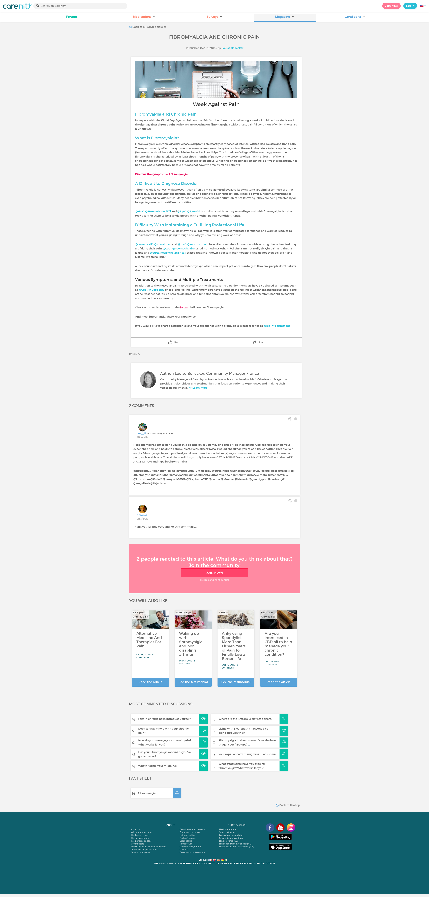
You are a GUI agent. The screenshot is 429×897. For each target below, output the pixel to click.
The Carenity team (140, 835)
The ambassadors (140, 838)
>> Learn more (198, 387)
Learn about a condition (231, 835)
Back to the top (289, 805)
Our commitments (140, 852)
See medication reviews (231, 838)
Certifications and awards (192, 829)
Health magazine (227, 829)
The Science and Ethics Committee (148, 846)
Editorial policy (187, 835)
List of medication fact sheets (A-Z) (236, 846)
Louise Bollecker (232, 48)
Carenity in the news (190, 832)
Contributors (137, 843)
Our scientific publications (144, 849)
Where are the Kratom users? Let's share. (245, 719)
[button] (74, 18)
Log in (410, 5)
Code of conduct (188, 838)
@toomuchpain (197, 244)
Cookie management (190, 846)
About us (135, 829)
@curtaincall (162, 244)
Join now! (391, 5)
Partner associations (141, 841)
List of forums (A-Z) (228, 841)
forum (184, 307)
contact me (282, 325)
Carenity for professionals (192, 852)
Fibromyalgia (147, 793)
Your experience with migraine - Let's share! (247, 754)
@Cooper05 (156, 289)
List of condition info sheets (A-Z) (235, 843)
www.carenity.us (169, 863)
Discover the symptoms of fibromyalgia (161, 174)
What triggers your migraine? (157, 765)
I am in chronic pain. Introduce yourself (164, 719)
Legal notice (186, 841)
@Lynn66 (193, 211)
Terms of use (186, 843)
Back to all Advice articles (149, 27)
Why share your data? (141, 832)
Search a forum (227, 832)
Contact (184, 849)
